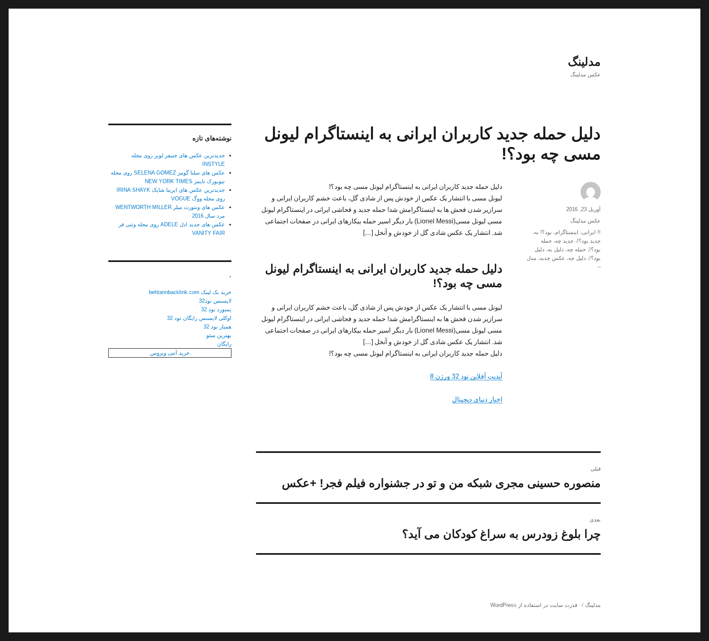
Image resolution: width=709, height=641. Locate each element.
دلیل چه (577, 258)
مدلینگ (584, 61)
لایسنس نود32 (215, 301)
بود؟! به (543, 232)
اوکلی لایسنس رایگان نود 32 (199, 318)
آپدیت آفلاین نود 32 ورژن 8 (466, 376)
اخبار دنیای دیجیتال (477, 399)
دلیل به (556, 249)
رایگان (224, 344)
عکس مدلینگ (585, 221)
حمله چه (576, 249)
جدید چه (564, 241)
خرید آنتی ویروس (170, 353)
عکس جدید (552, 258)
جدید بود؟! (589, 241)
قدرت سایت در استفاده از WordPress (533, 605)
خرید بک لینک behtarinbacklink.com (190, 292)
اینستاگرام (567, 232)
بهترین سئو (218, 335)
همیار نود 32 (217, 327)
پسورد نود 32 (216, 309)
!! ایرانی (591, 232)
